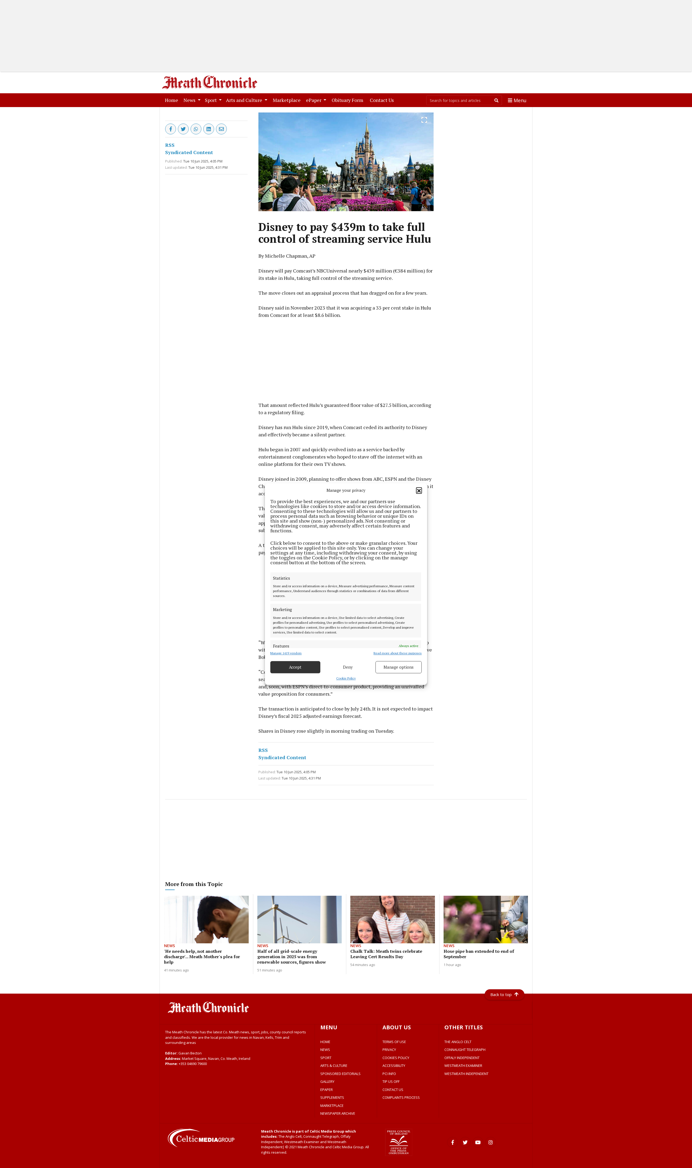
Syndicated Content (189, 152)
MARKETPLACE (332, 1105)
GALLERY (327, 1081)
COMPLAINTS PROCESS (401, 1097)
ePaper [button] (314, 100)
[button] (419, 490)
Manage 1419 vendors (286, 653)
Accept (295, 667)
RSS (170, 145)
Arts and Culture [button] (244, 100)
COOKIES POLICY (395, 1057)
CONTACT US (392, 1089)
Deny (348, 667)
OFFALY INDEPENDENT (462, 1057)
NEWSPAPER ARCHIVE (337, 1113)
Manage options (399, 667)
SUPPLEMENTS (332, 1097)
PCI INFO (389, 1073)
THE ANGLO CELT (457, 1041)
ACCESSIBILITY (393, 1065)
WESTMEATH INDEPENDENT (466, 1073)
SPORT (325, 1057)
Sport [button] (211, 100)
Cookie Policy (346, 678)
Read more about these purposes (398, 653)
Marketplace (288, 100)
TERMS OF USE (394, 1041)
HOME (325, 1041)
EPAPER (326, 1089)
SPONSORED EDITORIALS (340, 1073)
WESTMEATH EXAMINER (463, 1065)
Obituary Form (348, 100)
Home (172, 100)
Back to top (501, 994)
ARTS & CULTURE (333, 1065)
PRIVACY (389, 1049)
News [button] (190, 100)
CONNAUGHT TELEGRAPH (464, 1049)
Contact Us (383, 100)
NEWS (325, 1049)
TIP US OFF (391, 1081)
